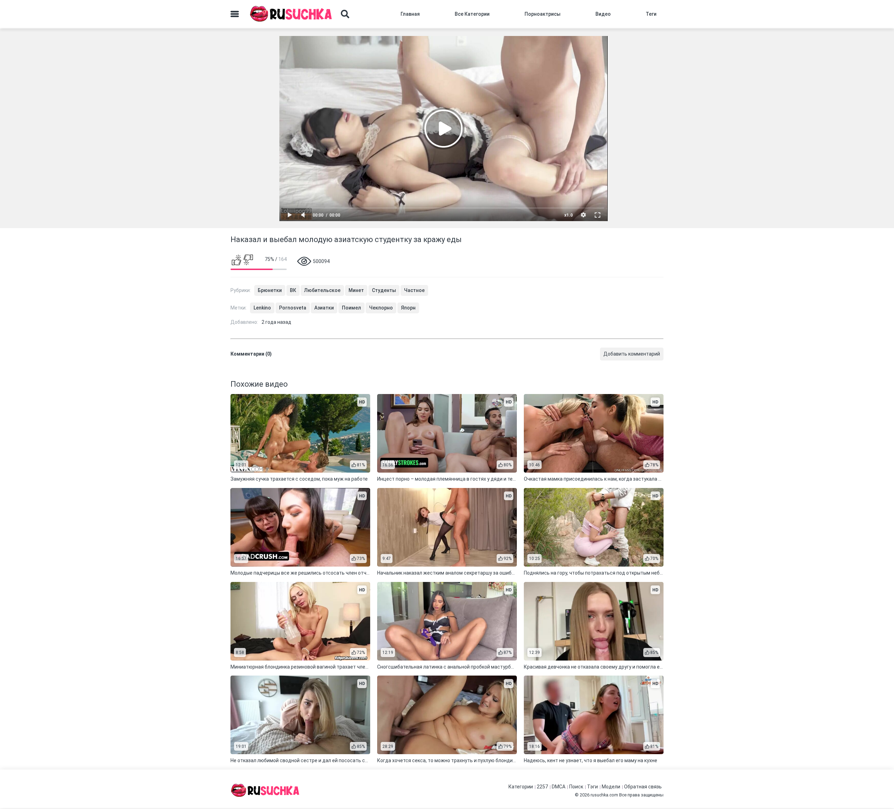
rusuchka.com (604, 794)
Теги (651, 14)
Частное (414, 290)
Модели (611, 786)
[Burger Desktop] (234, 14)
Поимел (351, 308)
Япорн (408, 308)
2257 (542, 786)
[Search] (345, 14)
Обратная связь (643, 786)
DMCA (558, 786)
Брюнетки (270, 290)
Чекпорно (381, 308)
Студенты (384, 290)
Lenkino (262, 308)
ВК (293, 290)
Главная (410, 14)
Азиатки (324, 308)
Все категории (472, 14)
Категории (520, 786)
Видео (603, 14)
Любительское (322, 290)
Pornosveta (292, 308)
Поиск (576, 786)
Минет (356, 290)
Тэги (592, 786)
